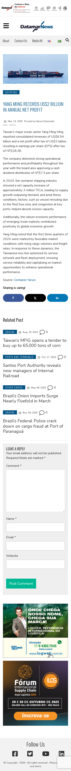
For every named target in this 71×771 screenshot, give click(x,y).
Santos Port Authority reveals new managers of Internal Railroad (32, 370)
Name (11, 519)
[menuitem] (6, 40)
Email (11, 537)
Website (12, 556)
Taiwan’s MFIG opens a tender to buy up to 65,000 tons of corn (34, 342)
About (6, 40)
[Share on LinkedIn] (57, 298)
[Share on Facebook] (13, 298)
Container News (25, 280)
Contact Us (21, 40)
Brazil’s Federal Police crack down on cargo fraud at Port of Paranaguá (33, 426)
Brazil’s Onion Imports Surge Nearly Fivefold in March (30, 398)
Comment (13, 466)
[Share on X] (35, 298)
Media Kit (37, 40)
